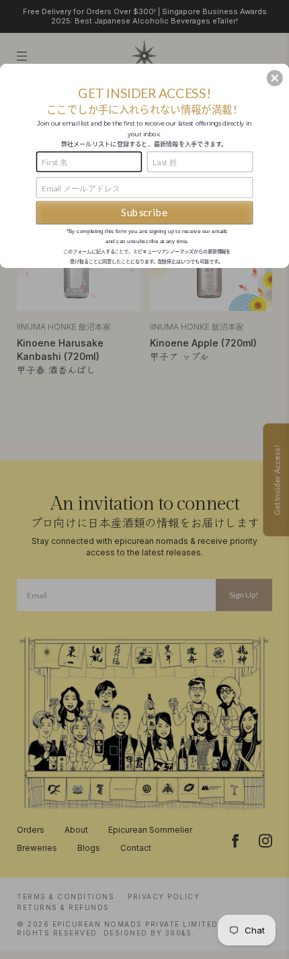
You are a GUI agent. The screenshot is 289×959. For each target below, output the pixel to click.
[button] (275, 78)
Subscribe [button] (144, 212)
